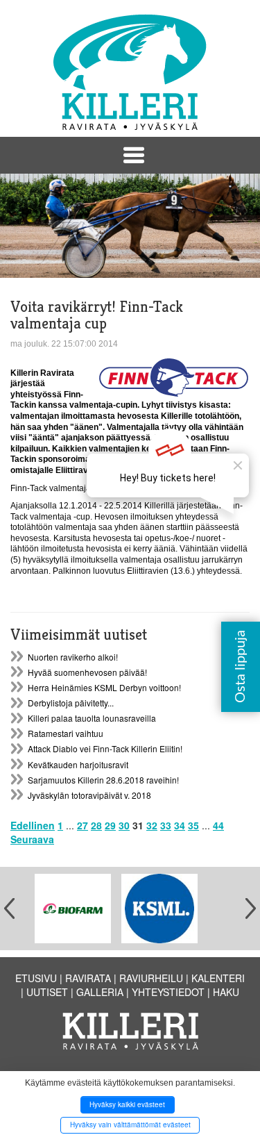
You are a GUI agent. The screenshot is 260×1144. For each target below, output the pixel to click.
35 (193, 825)
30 (124, 825)
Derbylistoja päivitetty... (71, 702)
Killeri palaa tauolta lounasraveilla (92, 718)
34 (179, 825)
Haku (226, 992)
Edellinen (32, 825)
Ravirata (88, 978)
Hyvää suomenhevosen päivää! (87, 672)
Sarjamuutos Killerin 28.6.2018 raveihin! (103, 780)
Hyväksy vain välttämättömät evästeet (130, 1124)
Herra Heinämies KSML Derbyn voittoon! (104, 687)
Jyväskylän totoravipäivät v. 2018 (89, 795)
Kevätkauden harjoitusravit (78, 764)
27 (82, 825)
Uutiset (47, 992)
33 (165, 825)
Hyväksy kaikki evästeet (127, 1104)
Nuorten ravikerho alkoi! (73, 657)
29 (110, 825)
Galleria (99, 992)
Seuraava (32, 839)
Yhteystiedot (168, 992)
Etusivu (36, 978)
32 (151, 825)
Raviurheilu (151, 978)
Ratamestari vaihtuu (65, 733)
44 (218, 825)
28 (96, 825)
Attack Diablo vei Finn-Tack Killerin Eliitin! (105, 748)
